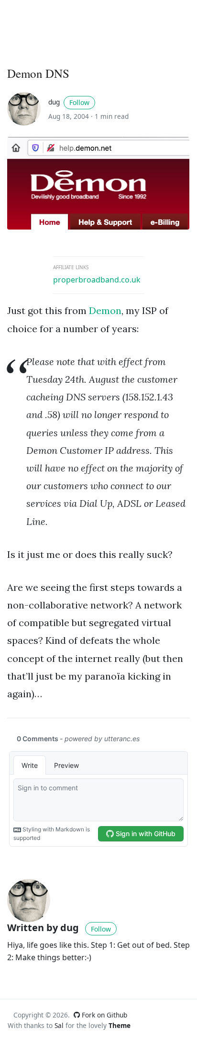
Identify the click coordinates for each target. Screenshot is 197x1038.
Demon (105, 310)
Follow (79, 102)
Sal (59, 1025)
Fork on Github (103, 1014)
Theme (120, 1025)
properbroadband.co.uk (97, 279)
